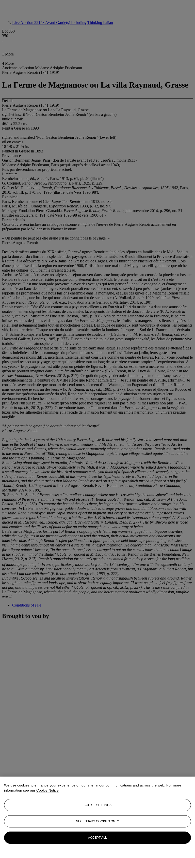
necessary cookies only (97, 821)
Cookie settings (97, 805)
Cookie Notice (47, 790)
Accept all (97, 837)
